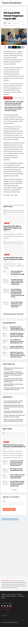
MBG (16, 195)
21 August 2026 (14, 308)
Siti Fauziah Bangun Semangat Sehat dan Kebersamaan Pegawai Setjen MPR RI (17, 476)
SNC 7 (5, 448)
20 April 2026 (16, 23)
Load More (14, 489)
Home (5, 10)
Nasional (10, 10)
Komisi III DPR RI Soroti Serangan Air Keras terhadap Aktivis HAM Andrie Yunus (17, 341)
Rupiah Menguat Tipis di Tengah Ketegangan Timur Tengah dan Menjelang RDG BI (17, 328)
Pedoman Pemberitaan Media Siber (9, 596)
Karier (8, 594)
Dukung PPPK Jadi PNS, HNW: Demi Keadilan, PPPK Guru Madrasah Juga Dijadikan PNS (13, 227)
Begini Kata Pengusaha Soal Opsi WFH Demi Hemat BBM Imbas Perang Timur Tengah (16, 335)
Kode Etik (13, 594)
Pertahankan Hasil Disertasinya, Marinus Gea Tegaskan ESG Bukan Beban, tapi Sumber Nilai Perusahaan (14, 407)
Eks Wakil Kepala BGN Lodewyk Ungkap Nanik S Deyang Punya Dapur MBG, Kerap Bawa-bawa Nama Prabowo (14, 103)
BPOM (8, 195)
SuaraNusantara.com (6, 580)
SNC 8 (9, 23)
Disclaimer (3, 594)
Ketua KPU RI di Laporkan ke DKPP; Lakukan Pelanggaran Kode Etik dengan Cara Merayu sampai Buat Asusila (13, 380)
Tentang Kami (21, 596)
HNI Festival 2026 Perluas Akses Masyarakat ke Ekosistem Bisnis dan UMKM (17, 273)
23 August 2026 (11, 231)
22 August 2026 (14, 286)
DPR (12, 195)
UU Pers (3, 598)
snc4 (6, 231)
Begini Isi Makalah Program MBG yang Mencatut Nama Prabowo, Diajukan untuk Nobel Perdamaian (14, 109)
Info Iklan (19, 594)
